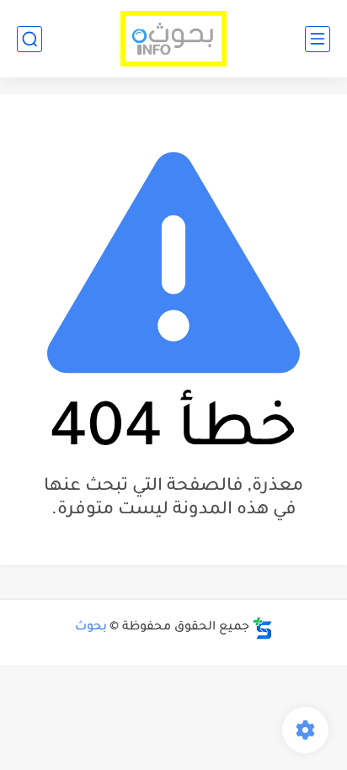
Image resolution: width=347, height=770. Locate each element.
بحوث (91, 628)
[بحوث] (173, 39)
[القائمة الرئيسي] (317, 39)
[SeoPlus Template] (263, 628)
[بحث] (29, 39)
